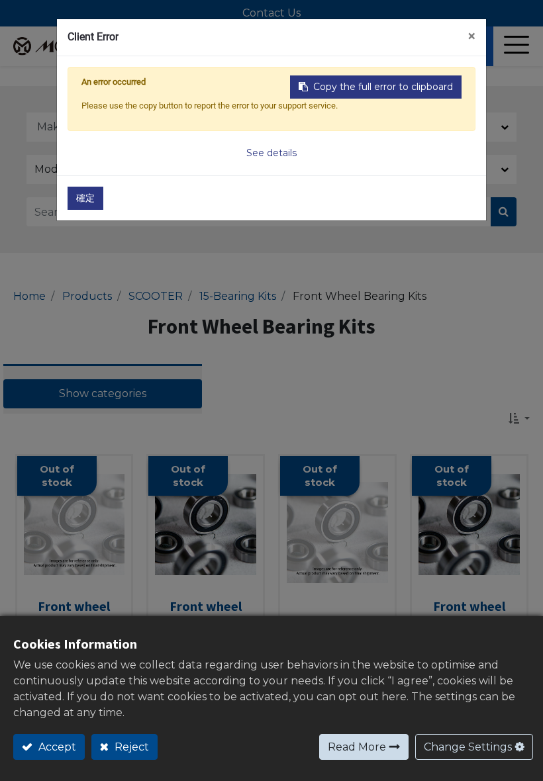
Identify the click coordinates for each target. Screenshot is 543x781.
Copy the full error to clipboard (383, 87)
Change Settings (468, 747)
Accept (56, 747)
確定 (85, 198)
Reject (130, 747)
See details (271, 153)
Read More (357, 747)
